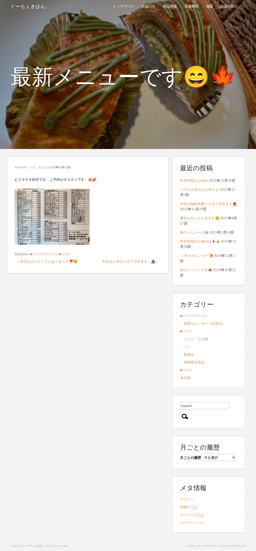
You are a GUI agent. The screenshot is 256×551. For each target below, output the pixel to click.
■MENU (64, 254)
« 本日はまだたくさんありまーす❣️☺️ (48, 261)
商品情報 (170, 6)
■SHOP (185, 370)
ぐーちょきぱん (28, 6)
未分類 (185, 378)
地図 (209, 6)
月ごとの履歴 (190, 457)
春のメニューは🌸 (194, 232)
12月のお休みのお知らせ (199, 189)
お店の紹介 (229, 6)
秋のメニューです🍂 (196, 270)
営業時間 (191, 6)
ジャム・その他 (194, 339)
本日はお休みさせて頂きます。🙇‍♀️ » (130, 261)
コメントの (192, 514)
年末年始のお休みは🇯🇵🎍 (200, 241)
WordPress (239, 545)
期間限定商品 (192, 362)
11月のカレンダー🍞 (196, 255)
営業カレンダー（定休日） (203, 323)
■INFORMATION (43, 254)
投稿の (188, 507)
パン (185, 346)
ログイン (187, 499)
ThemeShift (209, 545)
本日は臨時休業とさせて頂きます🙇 (208, 204)
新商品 (187, 354)
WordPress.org (191, 522)
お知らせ (149, 6)
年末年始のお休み (194, 180)
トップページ (123, 6)
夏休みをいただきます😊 (199, 218)
